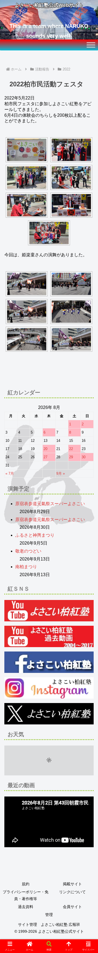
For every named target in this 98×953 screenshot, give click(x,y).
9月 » (60, 473)
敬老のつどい (28, 551)
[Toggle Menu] (91, 44)
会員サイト (72, 906)
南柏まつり (26, 566)
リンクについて (72, 892)
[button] (87, 761)
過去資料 (25, 906)
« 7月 (9, 473)
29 (71, 457)
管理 (49, 914)
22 (71, 449)
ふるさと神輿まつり (34, 535)
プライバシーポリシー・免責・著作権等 (25, 895)
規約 (25, 884)
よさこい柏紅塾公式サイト (61, 931)
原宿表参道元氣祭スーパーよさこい (50, 503)
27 (45, 457)
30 (83, 457)
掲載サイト (72, 884)
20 (45, 449)
